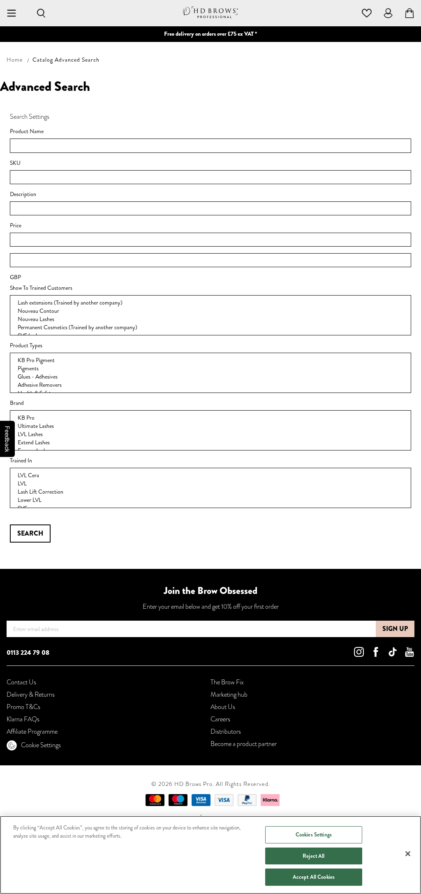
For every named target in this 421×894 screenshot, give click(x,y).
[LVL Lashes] (210, 434)
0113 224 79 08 (28, 652)
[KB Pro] (210, 418)
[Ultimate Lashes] (210, 426)
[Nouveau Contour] (210, 311)
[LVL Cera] (210, 475)
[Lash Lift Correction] (210, 492)
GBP (15, 277)
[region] (210, 855)
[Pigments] (210, 369)
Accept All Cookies (314, 877)
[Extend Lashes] (210, 443)
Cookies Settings (314, 835)
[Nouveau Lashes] (210, 319)
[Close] (408, 854)
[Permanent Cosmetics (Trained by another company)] (210, 327)
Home (15, 59)
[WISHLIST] (367, 12)
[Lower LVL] (210, 500)
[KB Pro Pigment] (210, 360)
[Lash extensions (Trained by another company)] (210, 303)
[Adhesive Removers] (210, 385)
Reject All (313, 856)
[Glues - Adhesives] (210, 377)
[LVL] (210, 484)
